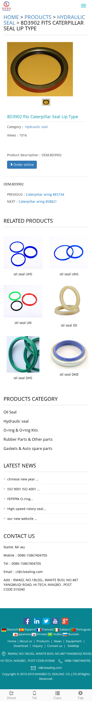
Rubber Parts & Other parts (28, 439)
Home (11, 16)
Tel (34, 698)
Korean (42, 634)
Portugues (83, 629)
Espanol (30, 629)
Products (38, 16)
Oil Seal (10, 412)
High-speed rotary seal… (26, 508)
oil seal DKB (69, 374)
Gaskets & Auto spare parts (28, 448)
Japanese (25, 634)
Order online (23, 164)
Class (57, 698)
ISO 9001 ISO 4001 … (23, 489)
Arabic (58, 634)
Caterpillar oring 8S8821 (38, 201)
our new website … (22, 518)
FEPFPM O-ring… (20, 499)
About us (25, 641)
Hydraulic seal (36, 127)
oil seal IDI (69, 325)
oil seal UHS (23, 274)
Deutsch (12, 629)
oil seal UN (23, 322)
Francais (47, 629)
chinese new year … (22, 479)
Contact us (54, 646)
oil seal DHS (23, 378)
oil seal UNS (69, 274)
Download (21, 646)
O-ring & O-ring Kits (21, 430)
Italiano (65, 629)
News (58, 641)
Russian (73, 634)
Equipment (74, 641)
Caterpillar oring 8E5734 (45, 194)
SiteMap (73, 646)
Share (11, 698)
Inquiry (38, 646)
